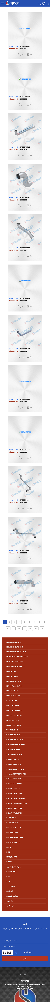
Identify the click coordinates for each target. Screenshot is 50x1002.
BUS (8, 876)
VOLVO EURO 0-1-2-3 (14, 740)
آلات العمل (9, 891)
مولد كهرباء (9, 901)
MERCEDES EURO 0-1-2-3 (16, 652)
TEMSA (9, 862)
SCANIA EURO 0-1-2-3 (15, 769)
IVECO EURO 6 (11, 701)
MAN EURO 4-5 (12, 676)
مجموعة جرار (10, 886)
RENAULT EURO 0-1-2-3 (15, 798)
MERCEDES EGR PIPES (14, 661)
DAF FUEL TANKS (13, 842)
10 (8, 628)
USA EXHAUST (12, 872)
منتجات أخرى (10, 906)
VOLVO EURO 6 (12, 730)
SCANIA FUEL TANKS (14, 784)
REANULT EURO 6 (13, 788)
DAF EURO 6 (11, 818)
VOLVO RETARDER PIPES (15, 745)
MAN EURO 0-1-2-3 (13, 681)
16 (42, 628)
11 (13, 628)
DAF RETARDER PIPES (14, 837)
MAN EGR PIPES (12, 691)
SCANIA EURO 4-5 (13, 764)
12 (19, 628)
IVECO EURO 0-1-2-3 (14, 710)
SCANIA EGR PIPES (13, 779)
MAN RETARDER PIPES (14, 686)
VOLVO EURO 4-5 (13, 735)
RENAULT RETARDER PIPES (16, 803)
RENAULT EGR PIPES (14, 808)
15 (36, 628)
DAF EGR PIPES (12, 832)
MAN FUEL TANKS (13, 696)
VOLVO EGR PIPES (13, 749)
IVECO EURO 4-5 (12, 705)
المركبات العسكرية (12, 896)
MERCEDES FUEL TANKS (15, 666)
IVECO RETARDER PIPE (14, 715)
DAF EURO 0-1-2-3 (13, 828)
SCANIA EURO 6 (12, 759)
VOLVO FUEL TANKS (14, 754)
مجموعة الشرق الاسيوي (14, 867)
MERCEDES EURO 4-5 (14, 647)
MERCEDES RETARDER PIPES (17, 657)
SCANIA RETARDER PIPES (16, 774)
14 (30, 628)
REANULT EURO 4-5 (14, 793)
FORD (8, 847)
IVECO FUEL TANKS (13, 725)
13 (25, 628)
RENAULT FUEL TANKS (14, 813)
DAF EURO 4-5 (12, 823)
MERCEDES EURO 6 (13, 642)
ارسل (25, 958)
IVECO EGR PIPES (12, 720)
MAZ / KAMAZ (11, 857)
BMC (8, 852)
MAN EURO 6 (11, 671)
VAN (8, 881)
